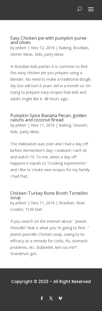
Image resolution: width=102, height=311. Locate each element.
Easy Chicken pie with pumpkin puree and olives (48, 40)
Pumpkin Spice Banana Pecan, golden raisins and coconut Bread (48, 117)
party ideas (54, 54)
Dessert (80, 125)
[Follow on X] (51, 298)
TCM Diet (33, 209)
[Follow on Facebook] (41, 298)
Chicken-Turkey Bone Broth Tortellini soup (49, 195)
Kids (38, 54)
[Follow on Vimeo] (60, 298)
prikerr (21, 47)
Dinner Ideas (21, 54)
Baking (65, 47)
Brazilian (80, 47)
